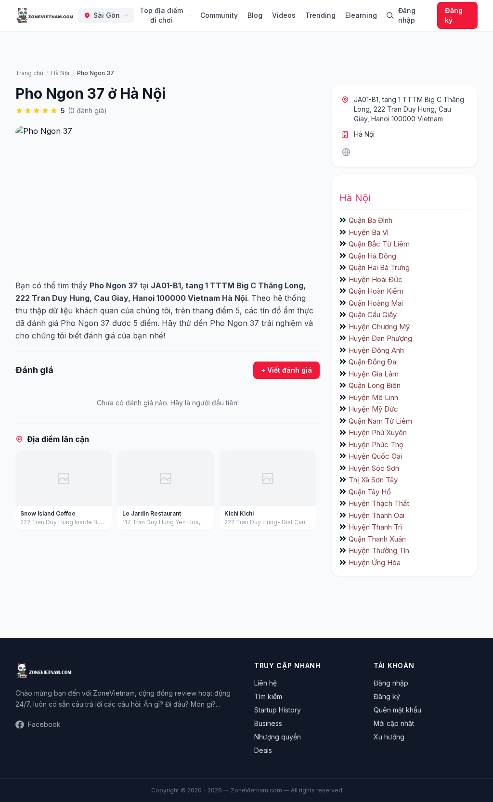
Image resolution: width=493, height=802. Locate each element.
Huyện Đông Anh (376, 350)
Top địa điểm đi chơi (161, 15)
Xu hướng (389, 737)
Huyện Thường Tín (379, 550)
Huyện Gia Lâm (374, 373)
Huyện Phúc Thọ (376, 444)
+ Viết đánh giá (286, 370)
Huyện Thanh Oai (376, 515)
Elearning (361, 15)
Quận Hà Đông (372, 255)
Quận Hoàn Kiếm (376, 291)
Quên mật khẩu (397, 710)
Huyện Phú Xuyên (378, 432)
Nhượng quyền (277, 737)
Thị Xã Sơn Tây (373, 479)
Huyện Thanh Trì (375, 526)
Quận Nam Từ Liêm (380, 421)
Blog (254, 15)
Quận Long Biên (375, 385)
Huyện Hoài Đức (375, 279)
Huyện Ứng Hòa (375, 562)
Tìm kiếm (268, 696)
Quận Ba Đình (370, 220)
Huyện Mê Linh (373, 397)
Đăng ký (454, 15)
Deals (263, 750)
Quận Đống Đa (372, 361)
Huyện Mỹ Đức (373, 409)
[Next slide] (309, 492)
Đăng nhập (406, 15)
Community (219, 15)
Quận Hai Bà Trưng (379, 267)
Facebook (44, 724)
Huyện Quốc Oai (375, 456)
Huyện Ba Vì (369, 232)
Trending (320, 15)
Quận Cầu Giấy (373, 314)
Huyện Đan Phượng (380, 338)
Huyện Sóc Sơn (374, 468)
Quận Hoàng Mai (376, 303)
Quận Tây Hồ (370, 491)
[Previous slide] (26, 492)
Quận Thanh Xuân (377, 538)
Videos (284, 15)
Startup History (277, 710)
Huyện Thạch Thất (379, 503)
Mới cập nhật (394, 723)
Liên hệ (265, 683)
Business (268, 723)
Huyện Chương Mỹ (379, 326)
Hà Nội (364, 134)
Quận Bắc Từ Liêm (379, 243)
